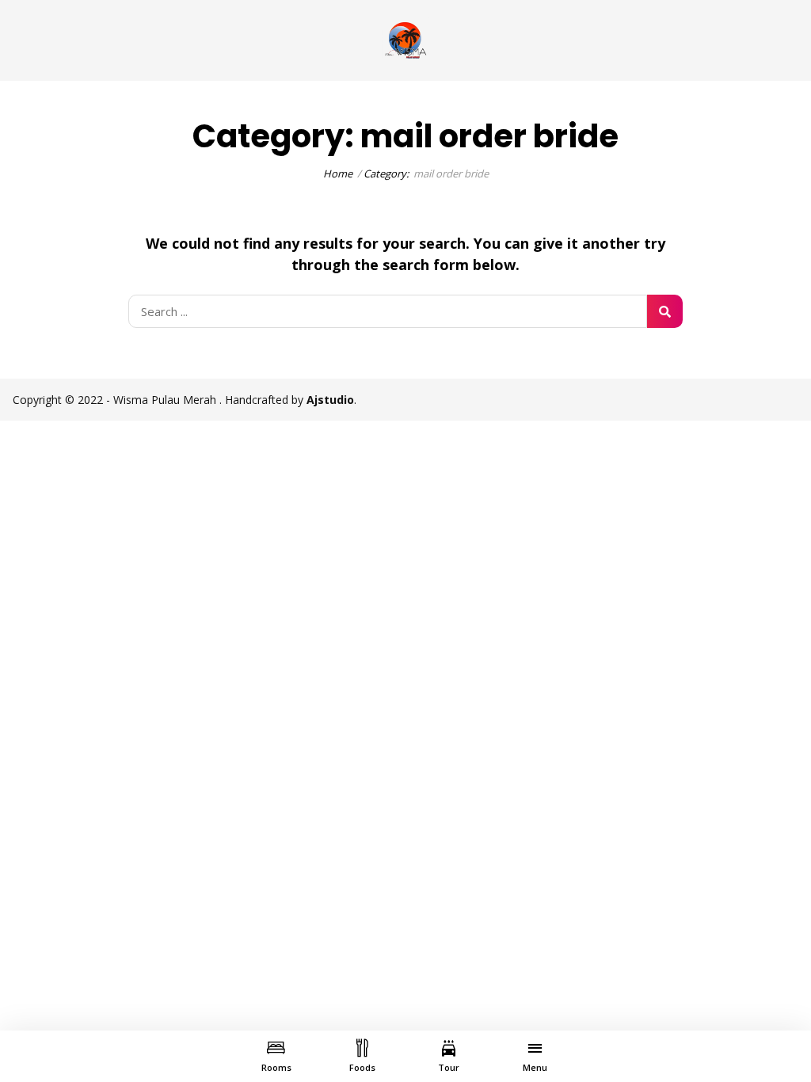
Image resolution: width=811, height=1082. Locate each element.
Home (337, 173)
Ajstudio (330, 399)
